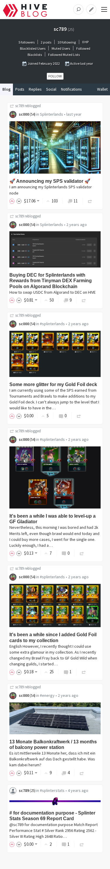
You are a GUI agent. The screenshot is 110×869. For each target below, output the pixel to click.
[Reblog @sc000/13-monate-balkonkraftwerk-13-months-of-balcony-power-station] (81, 772)
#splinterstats (52, 790)
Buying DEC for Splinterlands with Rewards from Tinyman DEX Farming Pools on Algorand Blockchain (50, 281)
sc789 (19, 105)
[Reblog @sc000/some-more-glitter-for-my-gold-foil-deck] (79, 415)
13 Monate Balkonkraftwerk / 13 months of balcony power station (53, 744)
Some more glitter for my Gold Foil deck (53, 384)
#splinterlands (52, 323)
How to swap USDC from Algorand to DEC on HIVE (52, 292)
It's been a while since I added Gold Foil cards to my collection (53, 637)
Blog (6, 89)
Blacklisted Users (32, 48)
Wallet (102, 89)
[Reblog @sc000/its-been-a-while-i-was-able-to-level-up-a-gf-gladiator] (81, 553)
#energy (47, 695)
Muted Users (61, 48)
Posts (19, 89)
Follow (55, 76)
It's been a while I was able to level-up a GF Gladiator (52, 519)
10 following (66, 42)
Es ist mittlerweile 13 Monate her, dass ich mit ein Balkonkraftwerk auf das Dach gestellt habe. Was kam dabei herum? (52, 758)
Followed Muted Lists (64, 54)
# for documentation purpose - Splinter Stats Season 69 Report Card (52, 815)
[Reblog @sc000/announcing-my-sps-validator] (90, 201)
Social (51, 89)
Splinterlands (51, 114)
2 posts (46, 42)
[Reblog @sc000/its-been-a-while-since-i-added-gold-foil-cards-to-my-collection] (84, 671)
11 (76, 201)
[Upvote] (12, 201)
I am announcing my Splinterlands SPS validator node (50, 189)
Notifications (71, 89)
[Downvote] (19, 201)
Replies (35, 89)
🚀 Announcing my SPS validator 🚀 (49, 181)
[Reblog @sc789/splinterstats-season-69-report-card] (81, 844)
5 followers (26, 42)
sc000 (24, 114)
